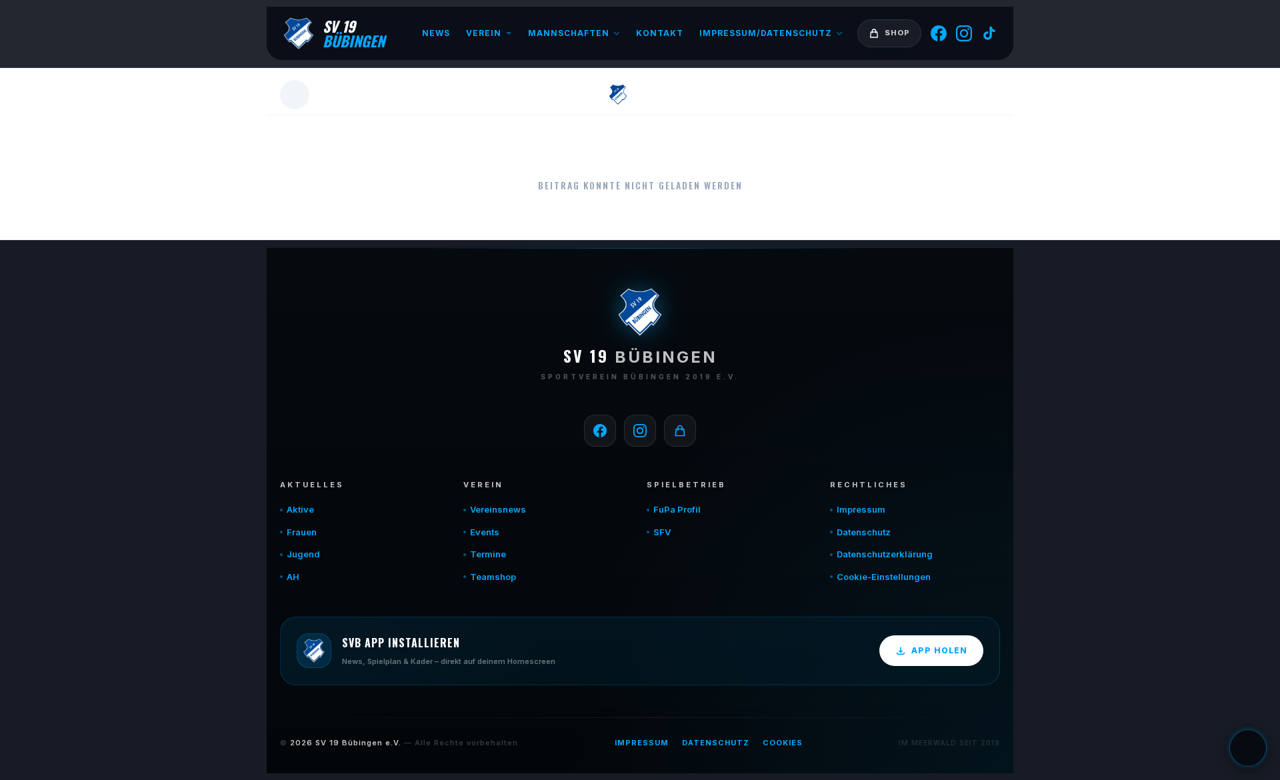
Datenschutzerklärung (885, 554)
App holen (939, 650)
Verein (483, 33)
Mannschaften (568, 33)
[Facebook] (939, 33)
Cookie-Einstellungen (884, 576)
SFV (662, 532)
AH (293, 576)
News (436, 33)
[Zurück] (294, 94)
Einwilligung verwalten (1248, 748)
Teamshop (493, 576)
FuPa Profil (677, 509)
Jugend (303, 554)
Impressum (861, 509)
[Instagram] (964, 33)
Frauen (302, 532)
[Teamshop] (680, 431)
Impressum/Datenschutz (765, 33)
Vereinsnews (498, 509)
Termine (488, 554)
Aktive (300, 509)
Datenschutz (864, 532)
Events (484, 532)
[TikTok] (989, 33)
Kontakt (659, 33)
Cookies (783, 742)
